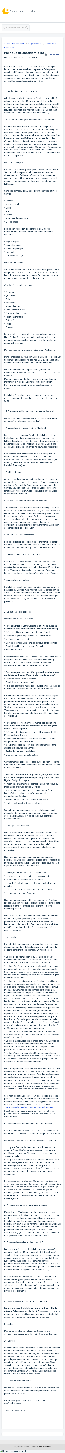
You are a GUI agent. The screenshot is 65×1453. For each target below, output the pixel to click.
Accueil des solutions (14, 43)
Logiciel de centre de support (26, 1446)
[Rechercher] (26, 28)
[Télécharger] (26, 750)
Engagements (34, 43)
